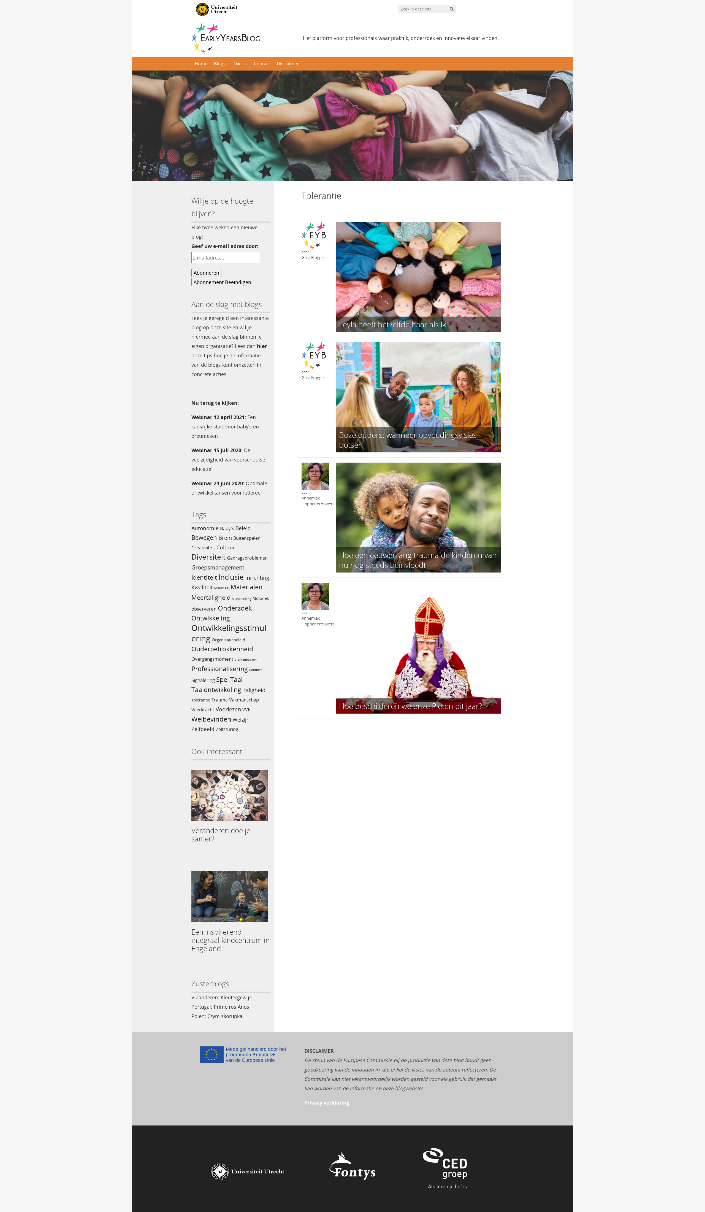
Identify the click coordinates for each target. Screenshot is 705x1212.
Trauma (220, 700)
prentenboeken (246, 660)
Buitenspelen (247, 538)
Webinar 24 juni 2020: (217, 483)
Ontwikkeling (210, 618)
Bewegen (204, 537)
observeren (203, 608)
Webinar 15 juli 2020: (217, 450)
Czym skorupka (224, 1016)
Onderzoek (235, 608)
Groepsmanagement (217, 567)
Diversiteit (208, 557)
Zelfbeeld (203, 728)
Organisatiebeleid (228, 640)
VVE (246, 710)
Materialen (246, 587)
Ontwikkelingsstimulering (228, 633)
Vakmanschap (244, 700)
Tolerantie (200, 700)
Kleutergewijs (236, 997)
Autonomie (205, 528)
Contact (262, 64)
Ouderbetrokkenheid (222, 649)
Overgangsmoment (212, 658)
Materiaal (221, 588)
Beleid (243, 528)
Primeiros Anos (231, 1006)
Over (239, 64)
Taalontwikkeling (216, 689)
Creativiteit (203, 547)
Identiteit (204, 577)
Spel (222, 679)
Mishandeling (241, 599)
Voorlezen (228, 709)
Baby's (227, 528)
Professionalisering (219, 669)
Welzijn (241, 719)
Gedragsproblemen (247, 558)
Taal (236, 679)
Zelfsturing (227, 729)
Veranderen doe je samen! (220, 834)
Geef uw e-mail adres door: (224, 246)
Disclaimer (288, 64)
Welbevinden (211, 719)
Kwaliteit (202, 587)
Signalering (203, 680)
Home (201, 64)
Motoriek (261, 598)
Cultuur (225, 547)
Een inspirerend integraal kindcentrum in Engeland (230, 940)
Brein (225, 537)
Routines (255, 670)
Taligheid (254, 690)
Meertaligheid (211, 597)
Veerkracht (202, 710)
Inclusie (231, 577)
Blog (219, 64)
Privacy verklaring (326, 1102)
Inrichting (257, 577)
